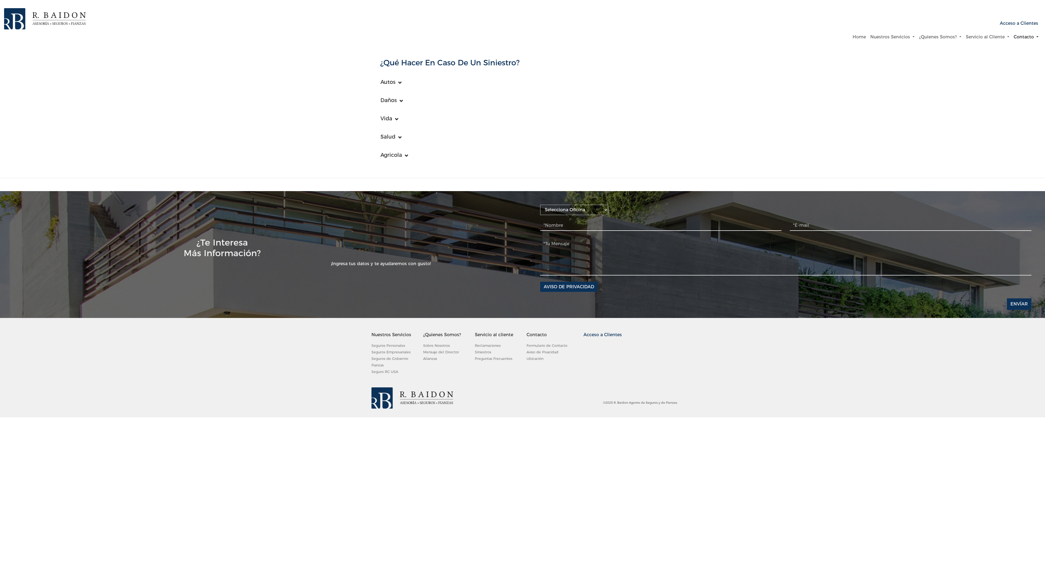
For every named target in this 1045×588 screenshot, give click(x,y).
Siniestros (483, 352)
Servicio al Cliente (986, 36)
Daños (388, 100)
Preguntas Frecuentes (493, 359)
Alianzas (430, 359)
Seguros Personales (388, 346)
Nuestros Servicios (890, 36)
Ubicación (535, 359)
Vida (386, 118)
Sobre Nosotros (436, 346)
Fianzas (377, 365)
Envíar (1019, 304)
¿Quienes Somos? (938, 36)
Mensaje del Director (441, 352)
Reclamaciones (488, 346)
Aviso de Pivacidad (542, 352)
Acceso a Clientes (1019, 23)
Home (860, 36)
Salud (387, 136)
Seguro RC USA (384, 372)
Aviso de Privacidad (569, 286)
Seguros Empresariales (391, 352)
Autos (387, 82)
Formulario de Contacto (547, 346)
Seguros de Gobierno (389, 359)
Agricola (391, 155)
